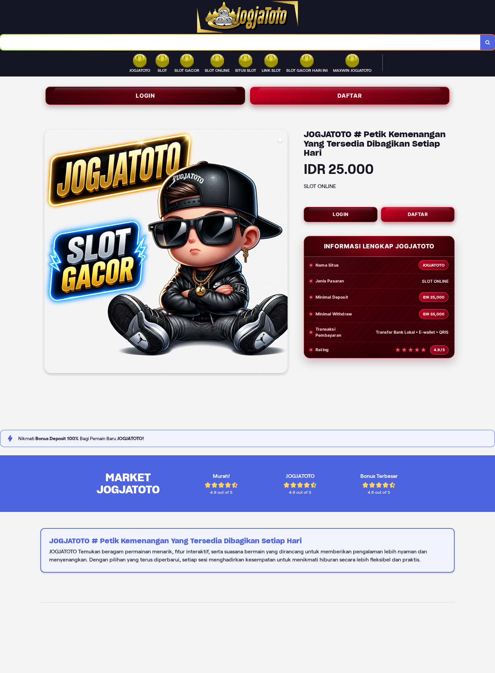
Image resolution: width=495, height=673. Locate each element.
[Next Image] (282, 252)
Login (145, 95)
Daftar (349, 95)
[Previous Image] (49, 252)
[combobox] (240, 42)
